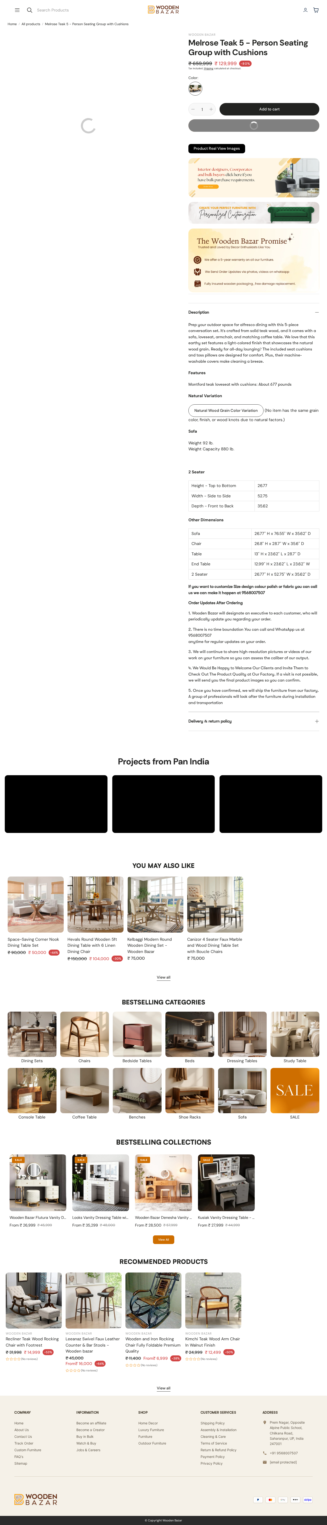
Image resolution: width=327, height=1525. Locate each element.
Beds (190, 1060)
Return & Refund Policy (219, 1450)
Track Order (23, 1443)
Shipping (208, 68)
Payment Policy (213, 1457)
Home (12, 24)
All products (31, 24)
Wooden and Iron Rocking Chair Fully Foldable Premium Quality (152, 1345)
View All (163, 1240)
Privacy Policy (212, 1463)
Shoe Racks (190, 1117)
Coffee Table (84, 1117)
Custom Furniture (27, 1450)
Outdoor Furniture (152, 1443)
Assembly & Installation (219, 1430)
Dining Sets (32, 1060)
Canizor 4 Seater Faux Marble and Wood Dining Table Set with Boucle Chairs (214, 945)
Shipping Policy (213, 1423)
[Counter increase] (211, 109)
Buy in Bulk (85, 1436)
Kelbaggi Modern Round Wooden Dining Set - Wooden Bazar (149, 945)
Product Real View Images (217, 148)
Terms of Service (214, 1443)
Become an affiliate (91, 1423)
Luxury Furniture (151, 1430)
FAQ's (18, 1457)
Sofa (242, 1117)
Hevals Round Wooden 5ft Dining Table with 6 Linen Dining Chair (92, 945)
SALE (295, 1117)
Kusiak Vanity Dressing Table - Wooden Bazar (237, 1217)
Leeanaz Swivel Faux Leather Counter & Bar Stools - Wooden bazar (93, 1345)
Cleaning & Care (213, 1436)
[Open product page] (36, 905)
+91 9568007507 (284, 1453)
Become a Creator (90, 1430)
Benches (137, 1117)
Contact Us (23, 1436)
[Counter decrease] (193, 109)
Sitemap (20, 1463)
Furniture (145, 1436)
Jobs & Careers (88, 1450)
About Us (21, 1430)
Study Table (295, 1060)
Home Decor (148, 1423)
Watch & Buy (86, 1443)
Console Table (31, 1117)
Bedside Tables (137, 1060)
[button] (17, 10)
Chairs (84, 1060)
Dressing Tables (242, 1060)
